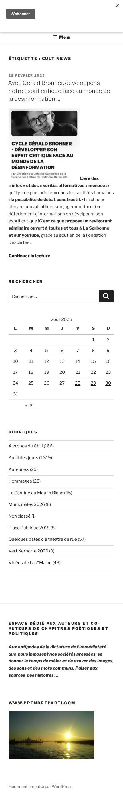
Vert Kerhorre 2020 (28, 551)
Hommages (20, 481)
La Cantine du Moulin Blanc (36, 492)
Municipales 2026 (27, 504)
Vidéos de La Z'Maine (30, 562)
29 (93, 383)
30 (108, 383)
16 (108, 361)
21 (78, 372)
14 (77, 361)
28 (77, 383)
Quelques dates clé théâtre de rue (43, 539)
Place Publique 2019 (29, 527)
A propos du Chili (26, 446)
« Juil (30, 404)
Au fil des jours (23, 457)
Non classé (20, 516)
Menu (64, 37)
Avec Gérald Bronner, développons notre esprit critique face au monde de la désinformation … (59, 90)
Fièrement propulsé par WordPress (40, 786)
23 (108, 372)
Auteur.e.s (19, 469)
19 (46, 372)
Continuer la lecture (29, 255)
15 (93, 361)
